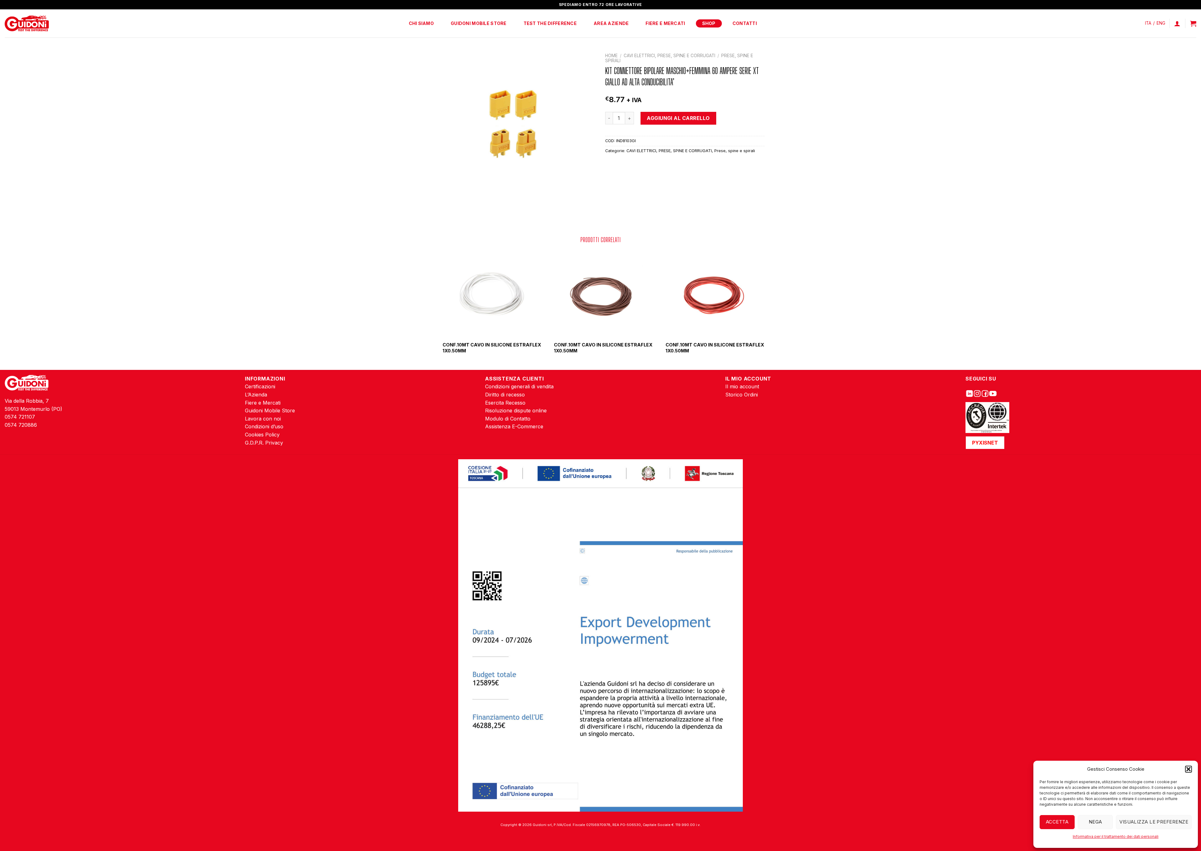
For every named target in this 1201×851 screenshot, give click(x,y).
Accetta (1057, 822)
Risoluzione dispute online (516, 410)
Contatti (744, 23)
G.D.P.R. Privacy (264, 443)
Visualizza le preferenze (1153, 822)
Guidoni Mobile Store (479, 23)
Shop (709, 23)
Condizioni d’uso (264, 426)
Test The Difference (550, 23)
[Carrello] (1193, 23)
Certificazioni (260, 386)
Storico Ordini (741, 394)
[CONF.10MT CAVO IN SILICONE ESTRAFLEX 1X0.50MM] (489, 293)
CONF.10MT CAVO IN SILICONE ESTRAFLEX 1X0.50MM (492, 347)
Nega (1095, 822)
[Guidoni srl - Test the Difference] (27, 24)
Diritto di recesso (505, 394)
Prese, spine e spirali (734, 150)
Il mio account (742, 386)
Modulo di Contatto (507, 419)
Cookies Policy (262, 434)
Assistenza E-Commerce (514, 426)
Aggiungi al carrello (678, 118)
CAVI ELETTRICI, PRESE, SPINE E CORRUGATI (669, 55)
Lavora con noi (263, 419)
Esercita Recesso (505, 403)
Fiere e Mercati (665, 23)
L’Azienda (256, 394)
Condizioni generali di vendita (519, 386)
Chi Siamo (421, 23)
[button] (1188, 769)
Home (611, 55)
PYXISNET (985, 443)
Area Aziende (611, 23)
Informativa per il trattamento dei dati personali (1115, 836)
